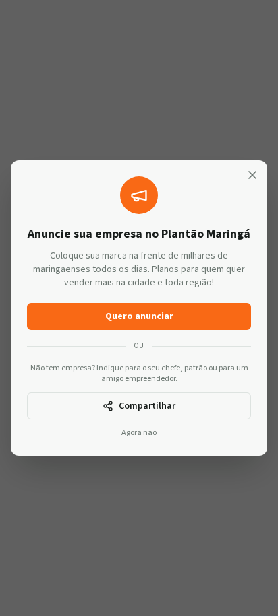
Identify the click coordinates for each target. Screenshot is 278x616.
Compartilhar (147, 406)
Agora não (139, 432)
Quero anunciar (139, 316)
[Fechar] (252, 175)
